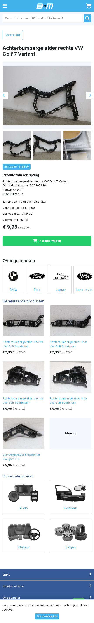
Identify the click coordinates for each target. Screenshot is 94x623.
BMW (13, 289)
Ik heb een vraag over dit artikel (24, 201)
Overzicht (12, 35)
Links (6, 574)
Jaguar (61, 289)
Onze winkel (11, 597)
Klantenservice (13, 586)
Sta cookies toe (47, 616)
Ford (37, 289)
